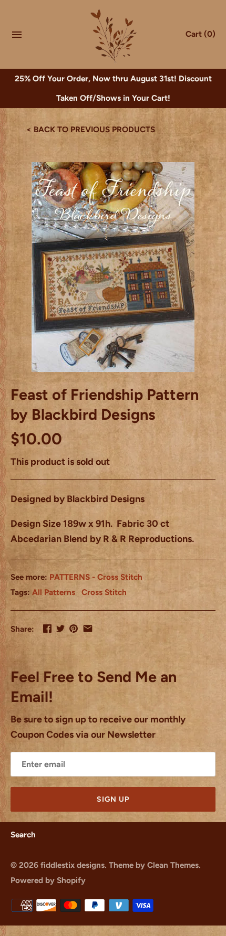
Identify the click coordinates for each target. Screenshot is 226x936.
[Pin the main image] (73, 628)
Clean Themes (173, 865)
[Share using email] (88, 628)
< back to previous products (90, 129)
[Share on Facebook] (47, 628)
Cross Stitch (104, 592)
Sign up (113, 799)
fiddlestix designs (72, 865)
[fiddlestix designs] (113, 35)
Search (23, 834)
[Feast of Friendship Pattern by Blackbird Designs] (113, 267)
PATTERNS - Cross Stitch (95, 577)
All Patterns (53, 592)
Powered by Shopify (48, 880)
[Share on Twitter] (60, 628)
